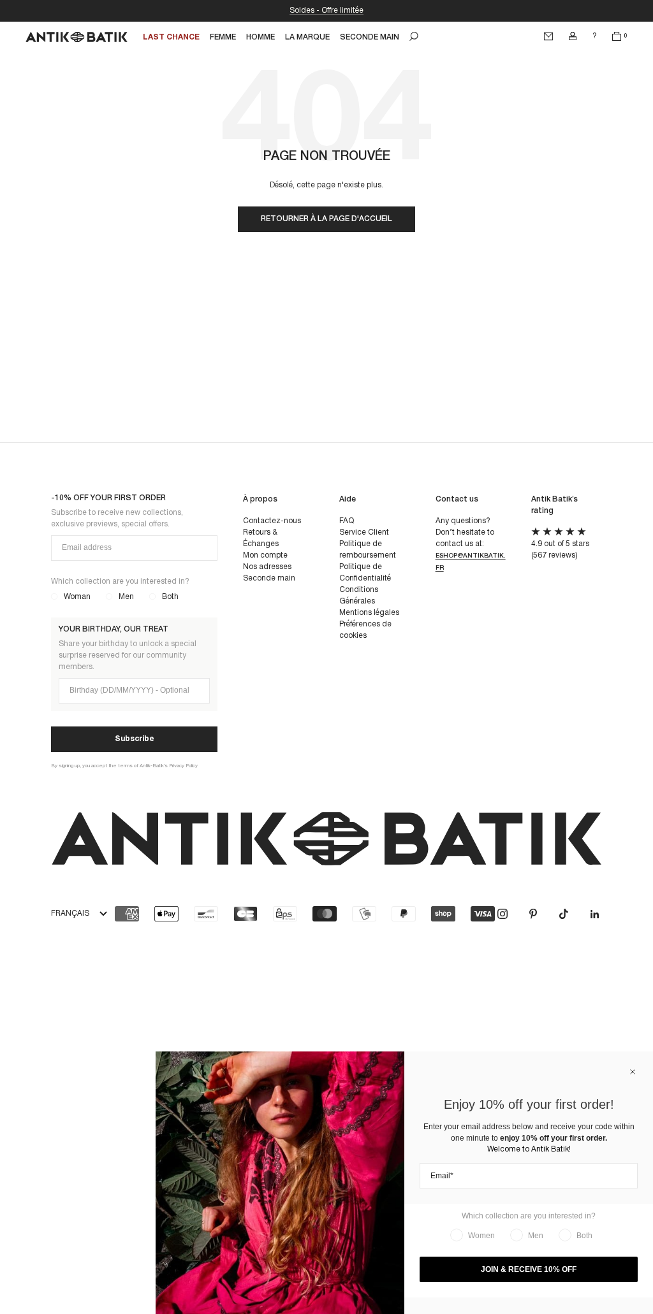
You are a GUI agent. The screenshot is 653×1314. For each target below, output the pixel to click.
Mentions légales (369, 612)
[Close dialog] (632, 1072)
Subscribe (134, 738)
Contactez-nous (272, 520)
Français (70, 913)
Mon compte (265, 555)
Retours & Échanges (261, 538)
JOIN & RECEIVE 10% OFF (528, 1269)
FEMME (223, 37)
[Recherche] (413, 36)
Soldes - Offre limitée (326, 10)
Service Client (364, 532)
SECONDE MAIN (369, 37)
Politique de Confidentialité (365, 572)
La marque (307, 37)
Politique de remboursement (367, 549)
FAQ (346, 520)
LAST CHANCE (171, 37)
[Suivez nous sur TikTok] (563, 913)
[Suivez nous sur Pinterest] (533, 913)
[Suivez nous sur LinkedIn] (594, 913)
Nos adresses (267, 566)
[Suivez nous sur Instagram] (502, 913)
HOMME (260, 37)
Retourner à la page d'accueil (326, 218)
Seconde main (269, 578)
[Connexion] (572, 36)
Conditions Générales (358, 595)
